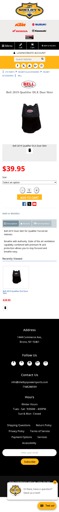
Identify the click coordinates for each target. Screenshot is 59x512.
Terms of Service (40, 431)
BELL (20, 75)
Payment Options (21, 437)
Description (11, 223)
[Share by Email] (34, 204)
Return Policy (43, 425)
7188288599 (29, 387)
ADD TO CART (29, 197)
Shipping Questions (18, 425)
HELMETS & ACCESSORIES (28, 72)
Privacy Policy (16, 431)
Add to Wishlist (11, 213)
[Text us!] (47, 506)
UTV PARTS (9, 72)
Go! (41, 59)
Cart (32, 47)
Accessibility (29, 443)
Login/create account (31, 52)
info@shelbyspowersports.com (29, 382)
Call (20, 47)
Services (42, 437)
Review (26, 223)
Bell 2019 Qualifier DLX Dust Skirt (15, 292)
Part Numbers (43, 223)
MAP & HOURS (49, 46)
